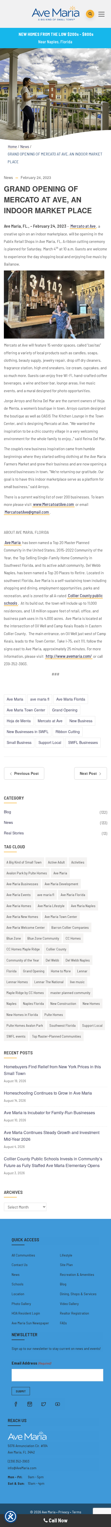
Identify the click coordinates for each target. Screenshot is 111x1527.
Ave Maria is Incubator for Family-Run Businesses (49, 1112)
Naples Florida (33, 1003)
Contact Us (20, 1264)
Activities (77, 862)
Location (18, 1294)
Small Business (19, 742)
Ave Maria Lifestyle (51, 906)
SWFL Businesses (83, 742)
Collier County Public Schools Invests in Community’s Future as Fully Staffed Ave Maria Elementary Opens (53, 1162)
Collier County (56, 949)
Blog (7, 811)
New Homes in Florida (22, 1014)
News (24, 146)
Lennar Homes (17, 982)
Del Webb (52, 960)
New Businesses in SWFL (28, 731)
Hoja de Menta (19, 720)
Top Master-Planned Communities (56, 1036)
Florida (11, 971)
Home (12, 146)
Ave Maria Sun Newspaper (30, 1323)
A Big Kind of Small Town (24, 862)
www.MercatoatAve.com (53, 504)
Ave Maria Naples (83, 906)
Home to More (61, 971)
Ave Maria (13, 542)
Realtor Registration (74, 1313)
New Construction (63, 1003)
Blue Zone (13, 938)
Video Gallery (69, 1303)
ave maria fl (39, 699)
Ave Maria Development (61, 884)
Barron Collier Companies (70, 927)
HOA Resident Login (26, 1313)
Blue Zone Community (43, 938)
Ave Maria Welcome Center (25, 927)
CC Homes (73, 938)
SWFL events (16, 1036)
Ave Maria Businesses (22, 884)
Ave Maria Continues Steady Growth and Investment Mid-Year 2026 (51, 1135)
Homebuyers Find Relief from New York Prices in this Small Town (52, 1070)
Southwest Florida (62, 1025)
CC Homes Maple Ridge (23, 949)
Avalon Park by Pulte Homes (26, 873)
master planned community (70, 992)
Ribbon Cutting (68, 731)
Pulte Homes (53, 1014)
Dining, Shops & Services (78, 1294)
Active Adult (56, 862)
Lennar (82, 971)
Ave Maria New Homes (22, 916)
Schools (17, 1284)
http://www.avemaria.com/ (69, 656)
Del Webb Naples (78, 960)
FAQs (63, 1323)
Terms (76, 1512)
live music (77, 982)
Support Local (49, 742)
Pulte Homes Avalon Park (24, 1025)
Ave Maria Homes (18, 906)
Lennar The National (49, 982)
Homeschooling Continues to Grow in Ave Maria (48, 1093)
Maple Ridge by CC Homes (25, 992)
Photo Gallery (21, 1303)
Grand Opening (64, 709)
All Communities (23, 1255)
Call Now (58, 1520)
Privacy (63, 1512)
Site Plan (66, 1264)
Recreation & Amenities (77, 1274)
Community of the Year (22, 960)
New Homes (91, 1003)
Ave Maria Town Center (26, 709)
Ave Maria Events (18, 894)
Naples (11, 1003)
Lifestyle (66, 1255)
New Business (80, 720)
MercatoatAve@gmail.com (27, 512)
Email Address (31, 1362)
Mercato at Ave (83, 226)
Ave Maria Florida (70, 699)
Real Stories (14, 832)
